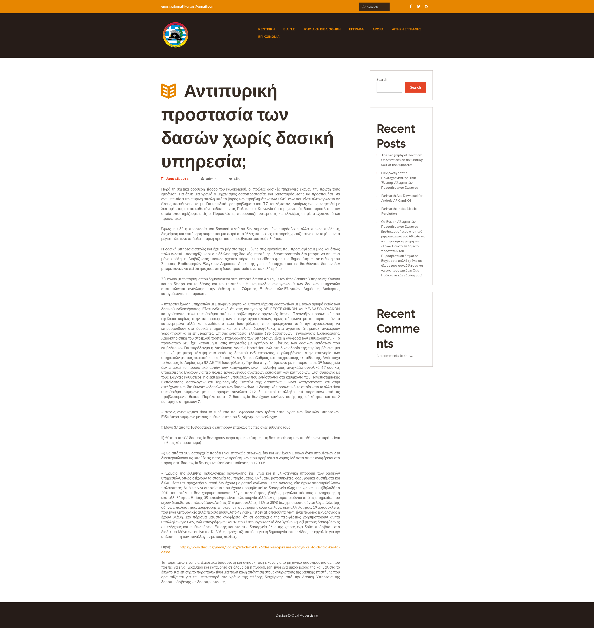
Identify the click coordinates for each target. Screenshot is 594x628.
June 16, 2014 (177, 179)
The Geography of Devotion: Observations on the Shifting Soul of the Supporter (402, 160)
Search (382, 79)
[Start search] (363, 6)
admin (211, 179)
